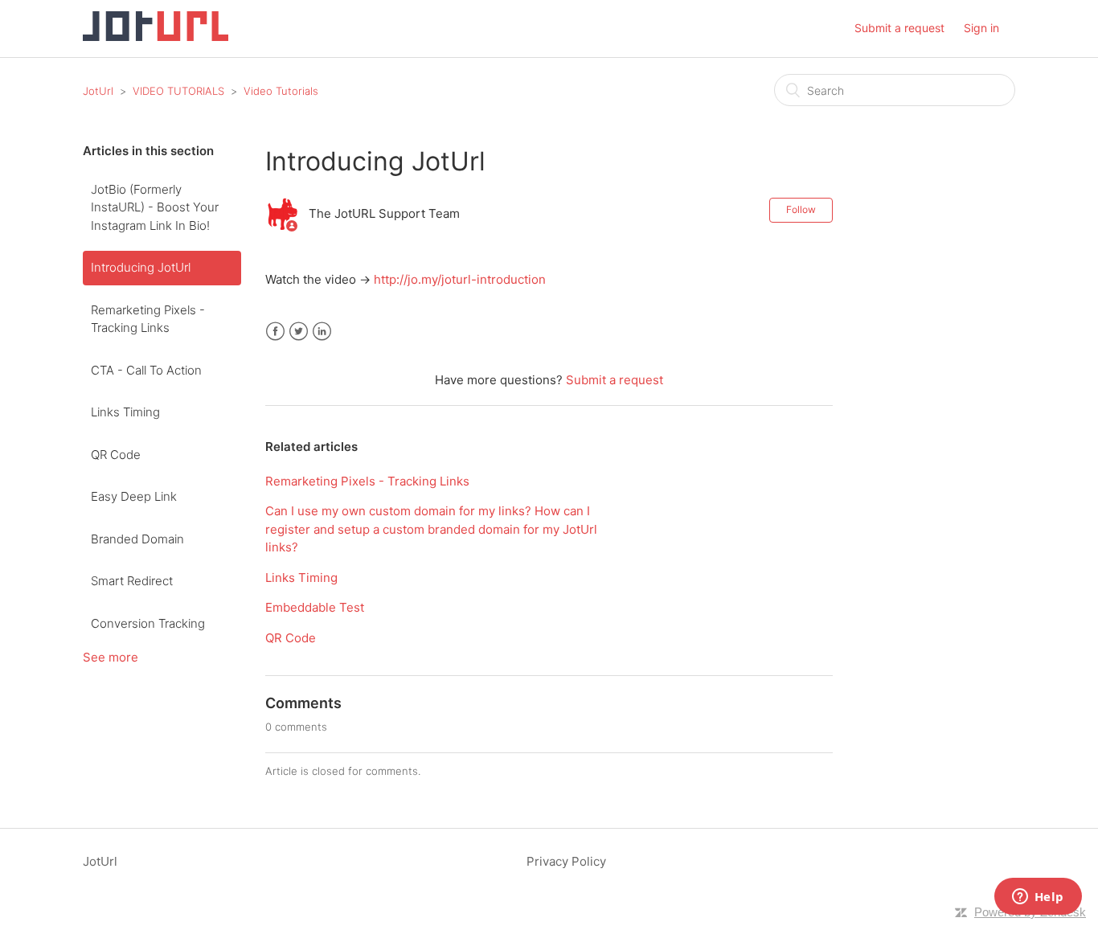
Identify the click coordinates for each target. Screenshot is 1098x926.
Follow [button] (801, 209)
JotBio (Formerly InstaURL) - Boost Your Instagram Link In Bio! (155, 207)
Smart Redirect (132, 580)
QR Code (116, 454)
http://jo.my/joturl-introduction (460, 279)
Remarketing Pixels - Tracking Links (148, 319)
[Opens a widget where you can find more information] (1038, 898)
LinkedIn (322, 332)
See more (110, 657)
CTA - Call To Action (146, 370)
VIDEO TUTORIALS (178, 90)
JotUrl (98, 90)
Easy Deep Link (134, 496)
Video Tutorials (281, 90)
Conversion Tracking (148, 623)
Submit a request (899, 28)
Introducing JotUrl (141, 267)
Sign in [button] (981, 28)
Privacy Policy (566, 861)
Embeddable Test (314, 607)
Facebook (275, 332)
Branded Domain (137, 539)
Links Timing (125, 412)
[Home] (155, 36)
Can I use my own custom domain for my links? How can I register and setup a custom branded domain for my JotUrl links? (431, 529)
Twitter (299, 332)
